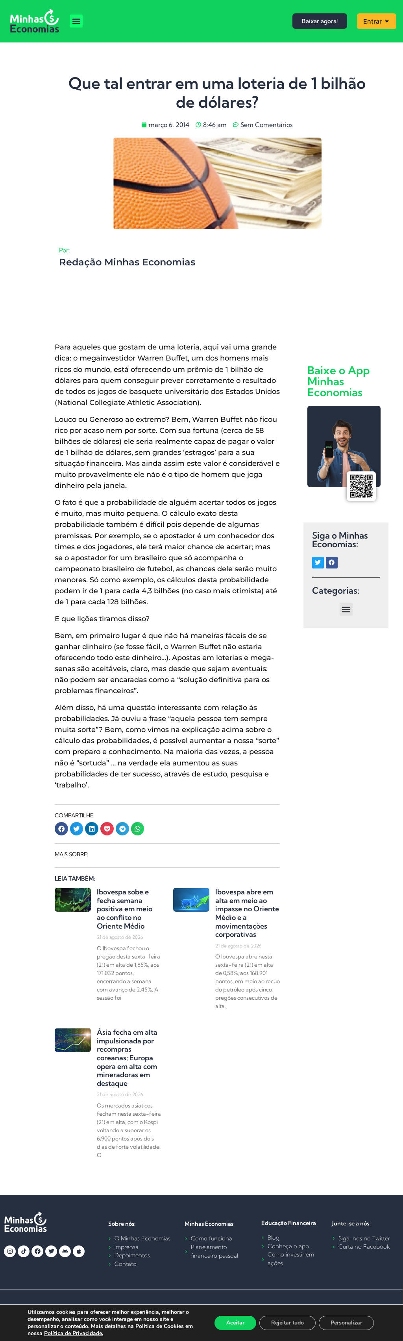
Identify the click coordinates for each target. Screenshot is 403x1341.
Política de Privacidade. (73, 1333)
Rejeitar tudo (287, 1322)
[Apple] (79, 1251)
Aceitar (235, 1322)
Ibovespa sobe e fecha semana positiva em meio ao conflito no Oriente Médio (124, 908)
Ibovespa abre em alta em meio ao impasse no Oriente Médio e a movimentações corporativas (247, 913)
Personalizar (346, 1322)
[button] (76, 21)
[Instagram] (10, 1251)
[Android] (65, 1251)
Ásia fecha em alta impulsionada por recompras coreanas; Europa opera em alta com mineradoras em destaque (127, 1058)
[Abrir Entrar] (387, 21)
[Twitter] (318, 562)
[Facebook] (332, 562)
